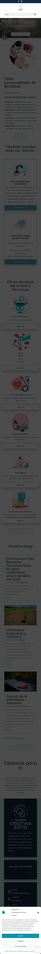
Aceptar (20, 936)
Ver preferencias (20, 946)
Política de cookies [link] (10, 951)
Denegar (20, 941)
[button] (38, 913)
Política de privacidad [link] (23, 951)
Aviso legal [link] (33, 951)
